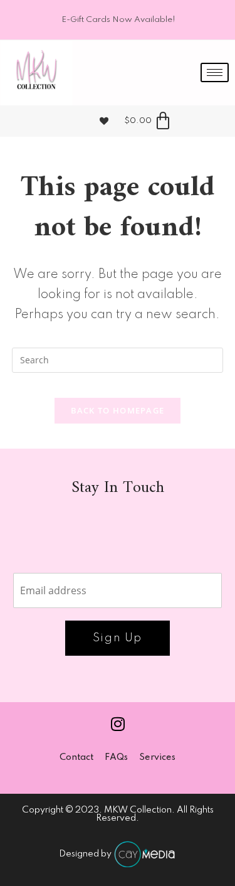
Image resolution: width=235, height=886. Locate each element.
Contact (76, 757)
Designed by (86, 854)
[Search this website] (118, 359)
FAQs (116, 757)
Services (157, 757)
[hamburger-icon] (215, 72)
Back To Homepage (118, 410)
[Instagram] (117, 724)
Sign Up (117, 638)
